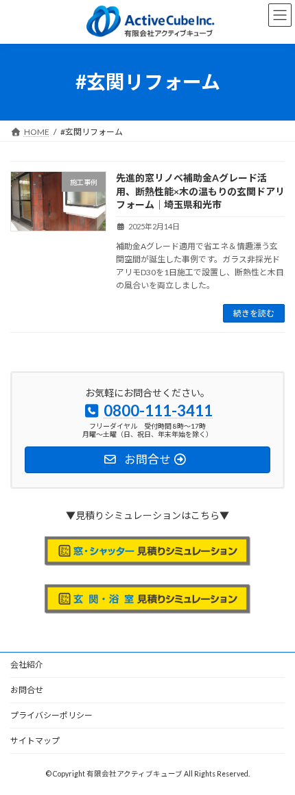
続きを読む (253, 313)
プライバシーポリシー (51, 715)
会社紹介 (26, 664)
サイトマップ (35, 740)
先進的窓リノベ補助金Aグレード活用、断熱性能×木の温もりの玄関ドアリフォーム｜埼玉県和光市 (200, 191)
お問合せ (26, 690)
